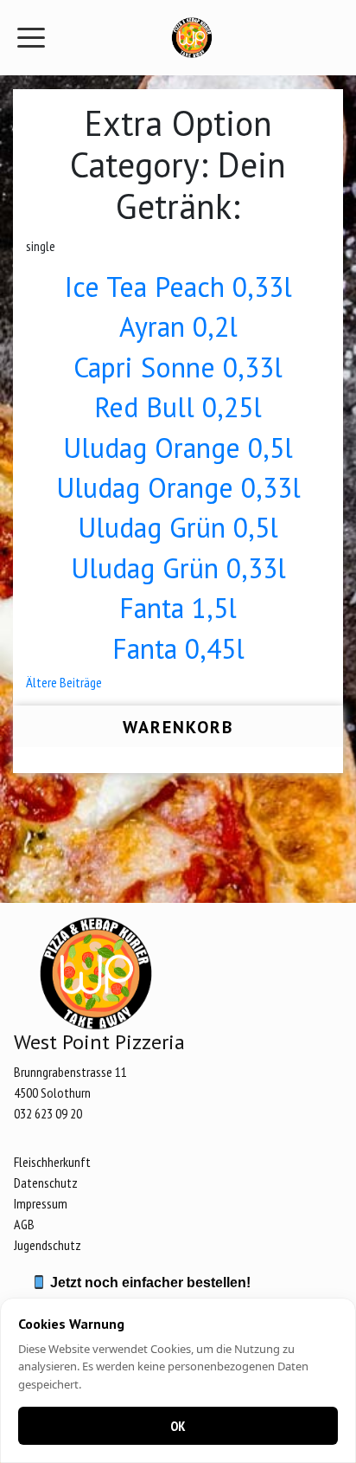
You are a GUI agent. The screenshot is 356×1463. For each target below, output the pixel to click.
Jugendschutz (47, 1245)
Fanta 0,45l (178, 648)
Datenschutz (46, 1182)
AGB (24, 1224)
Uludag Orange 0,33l (178, 487)
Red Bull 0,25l (178, 407)
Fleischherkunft (52, 1161)
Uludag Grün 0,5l (178, 527)
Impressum (40, 1203)
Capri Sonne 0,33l (178, 367)
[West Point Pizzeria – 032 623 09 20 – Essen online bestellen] (191, 37)
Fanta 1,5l (178, 608)
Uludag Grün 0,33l (178, 568)
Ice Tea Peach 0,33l (178, 286)
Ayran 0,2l (178, 326)
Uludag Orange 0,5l (178, 447)
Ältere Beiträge (64, 682)
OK (178, 1425)
